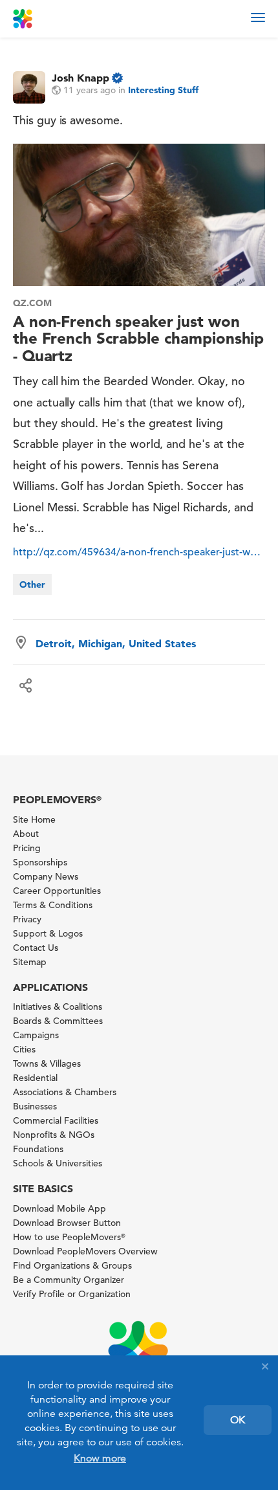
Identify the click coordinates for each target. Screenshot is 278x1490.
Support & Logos (48, 933)
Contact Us (35, 947)
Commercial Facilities (55, 1120)
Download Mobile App (59, 1208)
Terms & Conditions (52, 905)
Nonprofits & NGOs (53, 1134)
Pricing (27, 848)
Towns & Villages (47, 1063)
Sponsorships (40, 862)
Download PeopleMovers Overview (85, 1251)
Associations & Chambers (64, 1092)
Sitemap (30, 962)
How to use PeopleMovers (69, 1237)
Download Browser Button (67, 1223)
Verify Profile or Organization (72, 1294)
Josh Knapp (80, 77)
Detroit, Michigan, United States (116, 643)
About (26, 834)
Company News (45, 876)
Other (32, 584)
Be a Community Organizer (68, 1279)
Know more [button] (100, 1458)
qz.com (32, 303)
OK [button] (237, 1420)
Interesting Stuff (163, 90)
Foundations (38, 1149)
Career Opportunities (57, 890)
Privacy (27, 919)
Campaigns (36, 1035)
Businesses (35, 1106)
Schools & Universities (57, 1163)
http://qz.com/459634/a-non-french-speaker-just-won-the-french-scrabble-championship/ (139, 552)
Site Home (34, 819)
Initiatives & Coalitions (57, 1006)
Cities (24, 1049)
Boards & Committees (58, 1021)
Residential (35, 1078)
